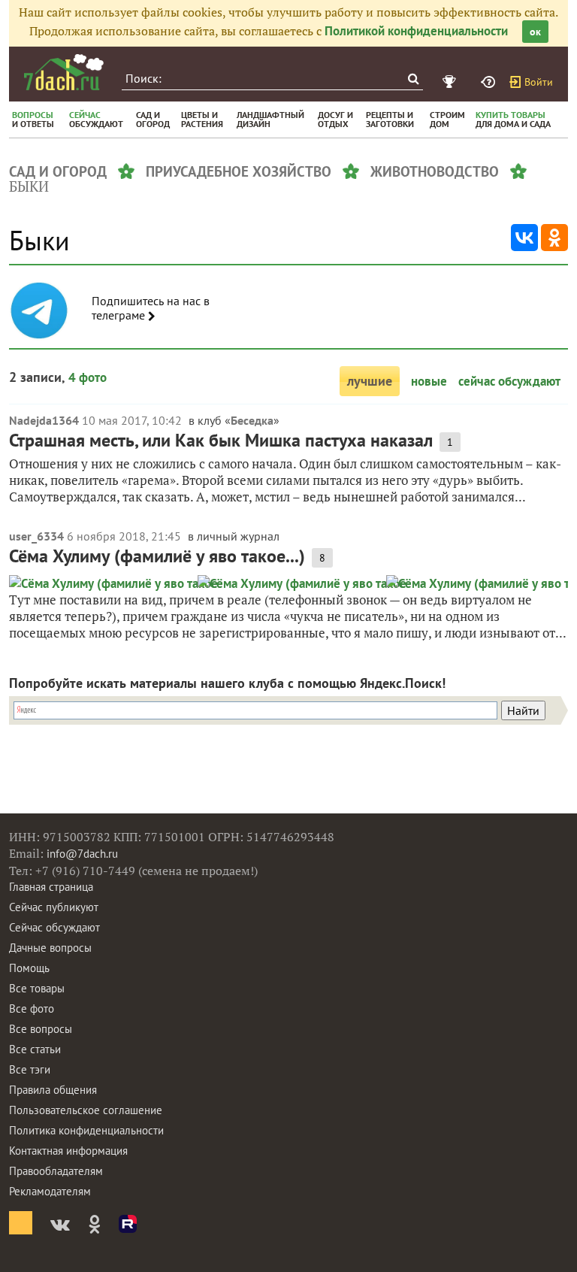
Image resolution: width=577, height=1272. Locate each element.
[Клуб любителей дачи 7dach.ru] (64, 72)
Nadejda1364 (44, 420)
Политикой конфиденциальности (416, 31)
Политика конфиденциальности (86, 1130)
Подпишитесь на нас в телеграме (151, 308)
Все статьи (35, 1049)
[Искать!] (412, 78)
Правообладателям (56, 1171)
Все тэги (29, 1069)
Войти (538, 82)
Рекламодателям (50, 1191)
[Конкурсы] (451, 82)
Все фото (31, 1008)
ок (535, 31)
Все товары (37, 988)
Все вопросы (40, 1029)
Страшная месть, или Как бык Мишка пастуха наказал (221, 440)
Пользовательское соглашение (85, 1110)
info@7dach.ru (82, 853)
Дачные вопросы (50, 947)
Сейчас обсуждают (54, 927)
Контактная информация (68, 1150)
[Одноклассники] (554, 237)
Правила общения (53, 1090)
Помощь (29, 968)
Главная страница (51, 887)
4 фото (87, 377)
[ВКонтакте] (524, 237)
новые (429, 381)
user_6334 (36, 536)
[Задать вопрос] (490, 82)
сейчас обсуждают (509, 381)
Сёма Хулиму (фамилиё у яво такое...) (157, 556)
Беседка (252, 420)
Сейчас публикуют (53, 907)
